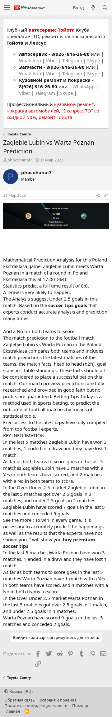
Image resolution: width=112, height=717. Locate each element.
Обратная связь (19, 700)
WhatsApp (30, 60)
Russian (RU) (20, 691)
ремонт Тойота (55, 117)
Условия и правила (58, 700)
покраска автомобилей (33, 111)
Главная (12, 711)
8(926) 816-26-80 (70, 54)
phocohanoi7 (19, 160)
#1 (106, 195)
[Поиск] (105, 7)
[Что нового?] (93, 7)
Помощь (81, 705)
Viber (51, 60)
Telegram (72, 60)
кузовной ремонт (74, 104)
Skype (94, 60)
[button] (7, 7)
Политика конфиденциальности (36, 705)
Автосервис (33, 54)
